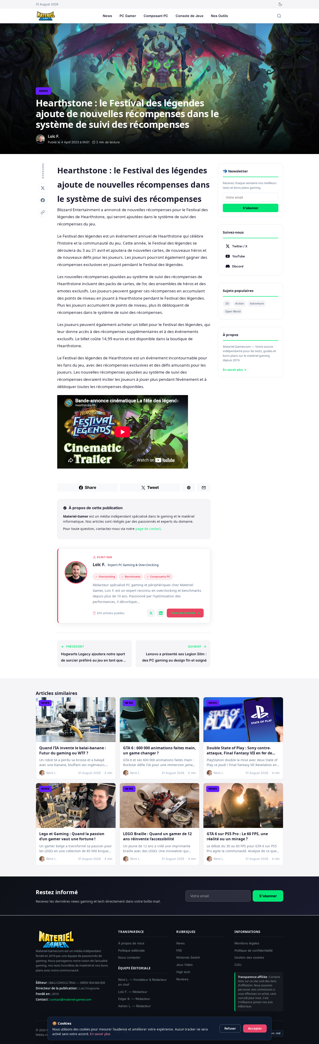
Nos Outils (219, 16)
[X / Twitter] (151, 613)
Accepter (255, 1028)
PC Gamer (128, 16)
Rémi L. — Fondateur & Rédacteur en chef (142, 982)
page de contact (148, 528)
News (107, 16)
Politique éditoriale (131, 950)
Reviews (182, 979)
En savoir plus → (234, 369)
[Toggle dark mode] (280, 4)
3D (227, 303)
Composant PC (156, 16)
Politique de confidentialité (253, 950)
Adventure (257, 303)
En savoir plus (100, 1034)
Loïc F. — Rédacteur (132, 991)
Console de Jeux (189, 16)
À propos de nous (131, 943)
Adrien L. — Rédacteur (134, 1006)
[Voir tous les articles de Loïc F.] (76, 572)
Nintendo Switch (188, 957)
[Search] (279, 16)
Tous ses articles (183, 613)
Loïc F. (99, 564)
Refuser (230, 1028)
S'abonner (250, 208)
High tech (183, 972)
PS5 (179, 950)
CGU (237, 965)
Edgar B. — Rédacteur (134, 999)
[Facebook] (42, 200)
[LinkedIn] (160, 613)
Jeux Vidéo (184, 965)
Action (239, 303)
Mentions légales (246, 943)
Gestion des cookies (249, 957)
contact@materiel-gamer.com (70, 999)
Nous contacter (129, 957)
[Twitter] (42, 188)
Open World (233, 311)
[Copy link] (42, 212)
